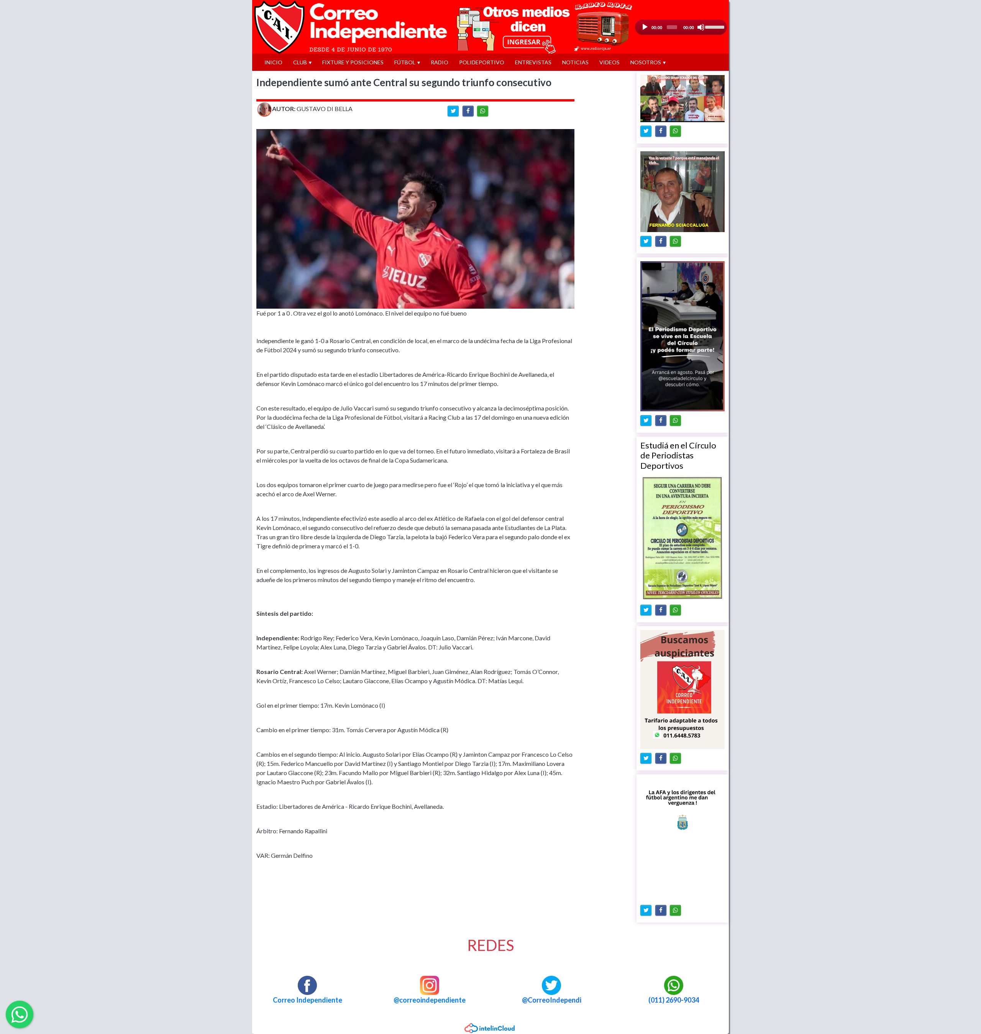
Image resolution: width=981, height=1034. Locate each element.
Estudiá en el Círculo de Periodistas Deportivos (678, 455)
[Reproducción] (645, 27)
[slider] (714, 26)
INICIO (273, 62)
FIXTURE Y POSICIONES (353, 62)
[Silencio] (701, 27)
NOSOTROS (645, 62)
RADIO (439, 62)
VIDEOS (609, 62)
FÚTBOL (404, 62)
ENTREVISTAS (533, 62)
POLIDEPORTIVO (481, 62)
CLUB (300, 62)
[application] (681, 27)
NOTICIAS (575, 62)
